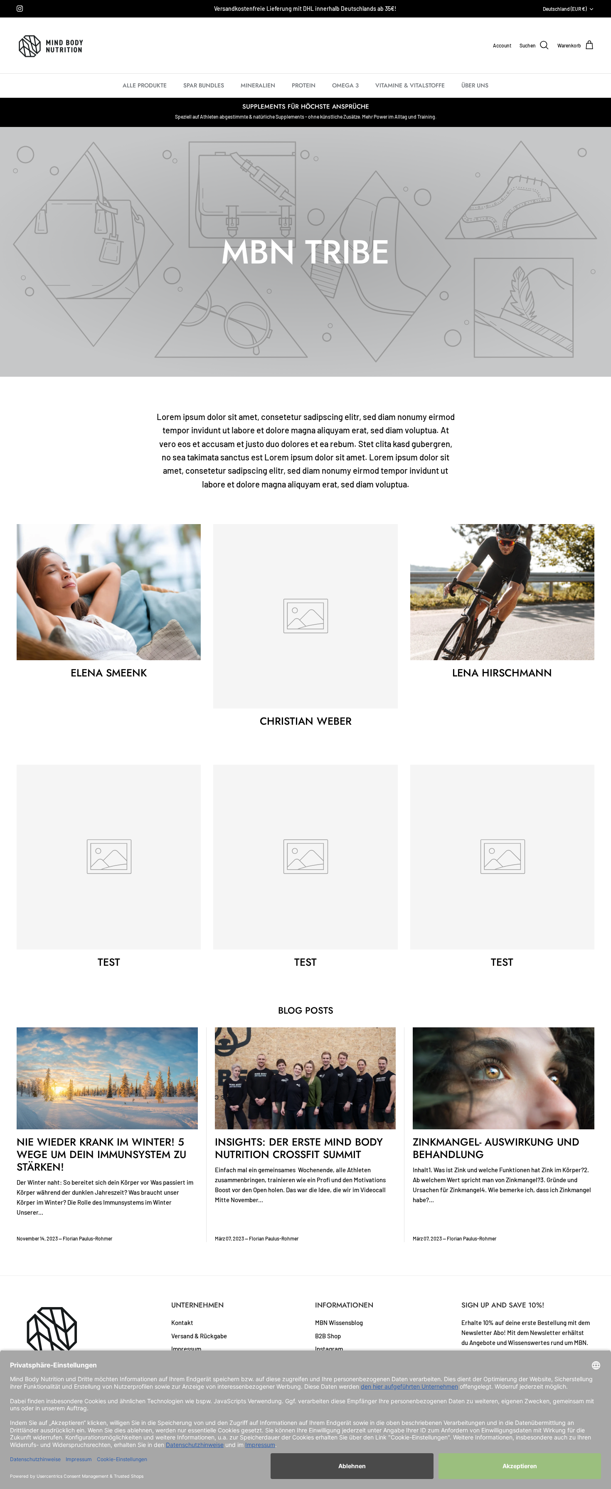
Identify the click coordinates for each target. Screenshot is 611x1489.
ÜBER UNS (474, 85)
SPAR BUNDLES (203, 85)
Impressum (186, 1348)
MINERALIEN (258, 85)
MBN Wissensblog (339, 1322)
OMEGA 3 (345, 85)
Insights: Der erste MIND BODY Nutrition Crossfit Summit (299, 1148)
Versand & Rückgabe (199, 1336)
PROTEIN (303, 85)
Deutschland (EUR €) (564, 9)
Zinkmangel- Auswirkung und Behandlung (496, 1148)
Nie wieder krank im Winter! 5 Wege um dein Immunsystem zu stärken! (101, 1154)
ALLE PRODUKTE (145, 85)
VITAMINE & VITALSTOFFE (410, 85)
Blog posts (305, 1010)
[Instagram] (20, 8)
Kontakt (182, 1322)
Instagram (329, 1348)
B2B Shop (328, 1336)
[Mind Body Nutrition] (51, 45)
